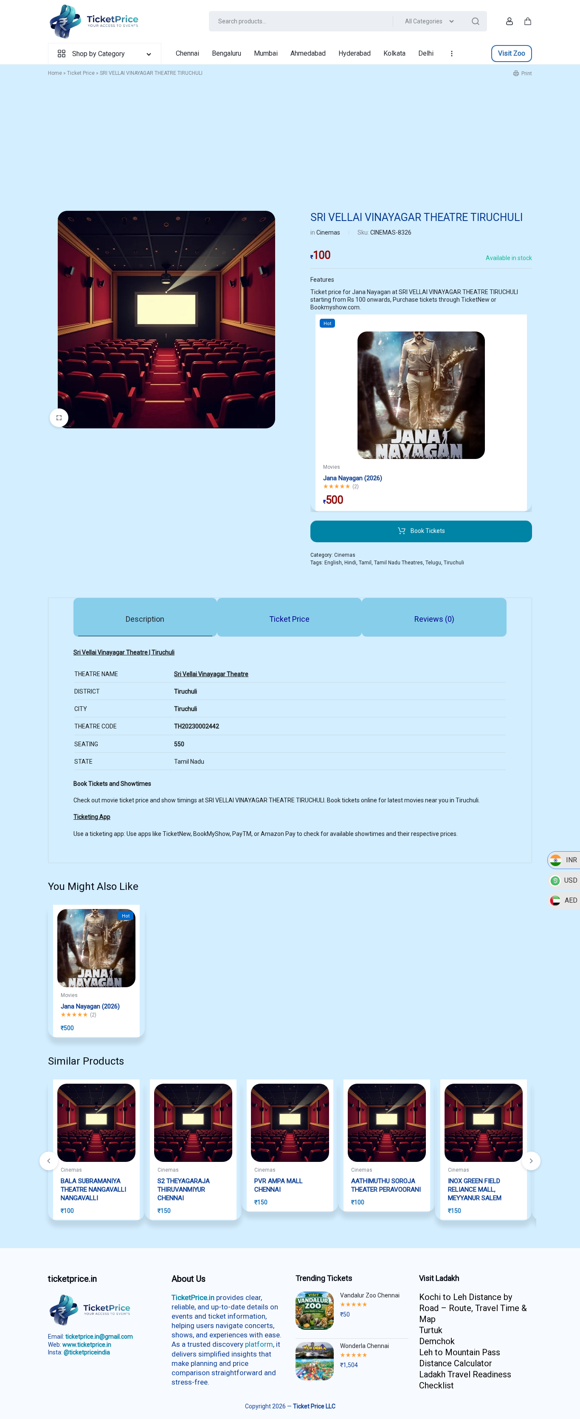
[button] (531, 1161)
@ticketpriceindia (87, 1352)
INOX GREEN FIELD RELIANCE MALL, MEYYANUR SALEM (474, 1189)
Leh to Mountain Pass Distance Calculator (459, 1357)
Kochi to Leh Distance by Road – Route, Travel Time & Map (473, 1308)
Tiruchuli (454, 563)
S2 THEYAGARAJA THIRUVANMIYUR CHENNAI (184, 1189)
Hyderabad (354, 53)
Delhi (426, 53)
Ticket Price (81, 73)
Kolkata (394, 53)
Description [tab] (145, 619)
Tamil (365, 563)
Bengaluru (226, 53)
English (333, 563)
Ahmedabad (308, 53)
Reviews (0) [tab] (434, 619)
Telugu (433, 563)
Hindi (350, 563)
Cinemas (328, 232)
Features (322, 279)
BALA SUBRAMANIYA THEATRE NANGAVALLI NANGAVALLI (93, 1189)
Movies (331, 467)
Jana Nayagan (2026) (352, 478)
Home (55, 73)
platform (259, 1344)
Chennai (187, 53)
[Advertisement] (290, 147)
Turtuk (430, 1330)
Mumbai (266, 53)
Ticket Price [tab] (289, 619)
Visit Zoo (511, 53)
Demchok (437, 1341)
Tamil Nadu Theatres (398, 563)
